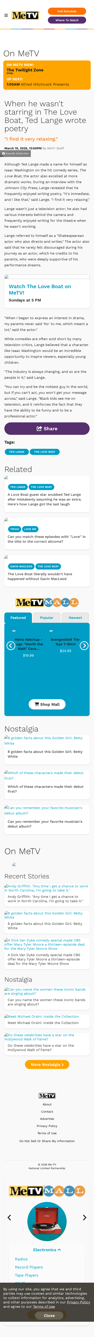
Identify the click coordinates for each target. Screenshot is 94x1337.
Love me (30, 529)
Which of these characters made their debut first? (46, 789)
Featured (18, 618)
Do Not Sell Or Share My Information (47, 1141)
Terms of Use (47, 1133)
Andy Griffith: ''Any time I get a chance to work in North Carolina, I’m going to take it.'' (45, 899)
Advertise (47, 1118)
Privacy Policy (47, 1126)
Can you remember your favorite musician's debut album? (45, 823)
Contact (47, 1111)
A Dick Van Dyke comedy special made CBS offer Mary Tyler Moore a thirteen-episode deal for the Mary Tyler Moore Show (44, 959)
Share (49, 428)
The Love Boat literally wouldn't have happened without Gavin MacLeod (40, 576)
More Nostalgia (46, 1064)
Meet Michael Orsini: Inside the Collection (43, 1023)
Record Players (29, 1267)
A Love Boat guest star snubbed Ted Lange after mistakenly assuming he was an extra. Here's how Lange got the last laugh (45, 499)
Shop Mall (49, 704)
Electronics (45, 1249)
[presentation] (11, 645)
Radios (21, 1259)
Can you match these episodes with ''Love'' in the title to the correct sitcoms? (47, 539)
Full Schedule (67, 11)
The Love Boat (44, 451)
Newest (75, 618)
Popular (46, 618)
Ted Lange (16, 451)
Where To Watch (67, 20)
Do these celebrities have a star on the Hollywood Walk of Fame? (41, 1047)
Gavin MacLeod (21, 566)
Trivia (14, 529)
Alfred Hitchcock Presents (45, 84)
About (47, 1104)
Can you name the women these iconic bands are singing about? (46, 1002)
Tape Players (26, 1275)
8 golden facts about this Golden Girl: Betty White (45, 754)
